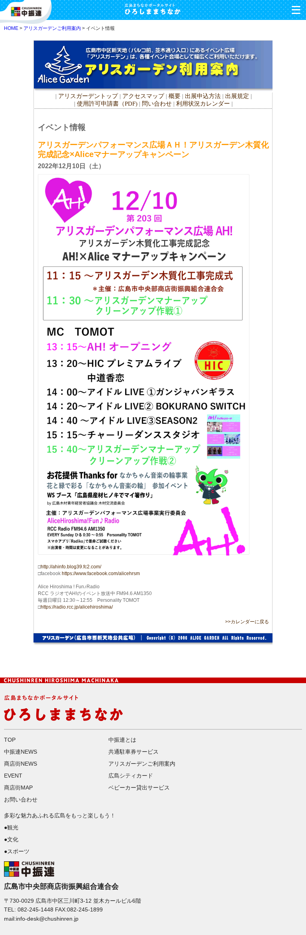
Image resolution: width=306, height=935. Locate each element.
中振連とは (122, 740)
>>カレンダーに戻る (247, 622)
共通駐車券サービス (133, 751)
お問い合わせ (20, 799)
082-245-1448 (35, 909)
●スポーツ (16, 851)
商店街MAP (18, 787)
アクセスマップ (144, 96)
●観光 (11, 827)
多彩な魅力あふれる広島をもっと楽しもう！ (60, 815)
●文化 (11, 839)
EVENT (13, 775)
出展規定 (237, 96)
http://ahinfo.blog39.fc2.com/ (71, 567)
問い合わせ (157, 103)
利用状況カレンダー (203, 103)
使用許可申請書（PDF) (107, 103)
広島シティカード (130, 775)
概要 (174, 96)
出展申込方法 (203, 96)
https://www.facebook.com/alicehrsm (101, 573)
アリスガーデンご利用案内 (52, 28)
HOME (11, 28)
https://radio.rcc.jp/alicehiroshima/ (77, 607)
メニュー (296, 10)
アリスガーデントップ (88, 96)
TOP (10, 740)
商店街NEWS (20, 763)
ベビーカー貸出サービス (139, 787)
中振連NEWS (20, 751)
